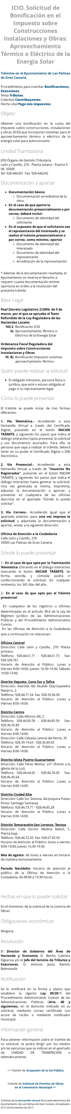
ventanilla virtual (29, 1100)
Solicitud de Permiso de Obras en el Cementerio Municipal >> (39, 1085)
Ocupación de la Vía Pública (45, 1070)
